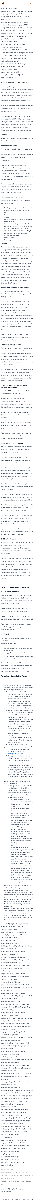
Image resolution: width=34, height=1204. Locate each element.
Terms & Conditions (7, 1181)
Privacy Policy (20, 1181)
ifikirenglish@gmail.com (15, 754)
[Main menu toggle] (30, 3)
